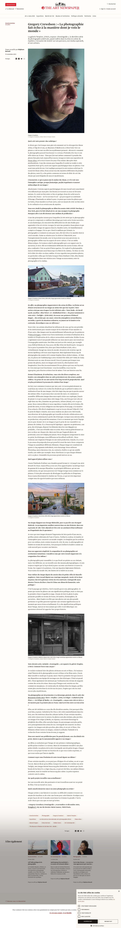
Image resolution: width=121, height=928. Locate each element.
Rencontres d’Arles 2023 (36, 698)
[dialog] (98, 908)
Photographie (45, 816)
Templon (31, 807)
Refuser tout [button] (108, 921)
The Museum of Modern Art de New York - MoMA (42, 826)
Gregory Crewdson (58, 816)
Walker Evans (57, 823)
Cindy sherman (46, 823)
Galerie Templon (71, 816)
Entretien (64, 856)
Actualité (7, 24)
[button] (98, 926)
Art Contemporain (69, 823)
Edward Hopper (35, 335)
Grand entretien (10, 23)
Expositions (32, 819)
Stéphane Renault (42, 882)
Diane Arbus (32, 161)
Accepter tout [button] (88, 921)
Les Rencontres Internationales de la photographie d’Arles (55, 819)
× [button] (119, 891)
